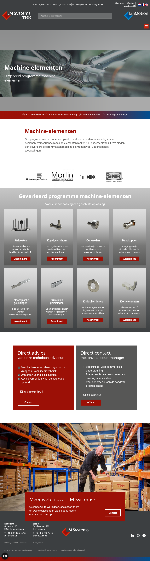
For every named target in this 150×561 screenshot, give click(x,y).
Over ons (119, 3)
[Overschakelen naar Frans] (143, 4)
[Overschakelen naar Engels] (147, 4)
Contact (130, 3)
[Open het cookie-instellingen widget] (4, 556)
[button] (146, 26)
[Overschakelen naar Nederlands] (140, 4)
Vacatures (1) (130, 6)
